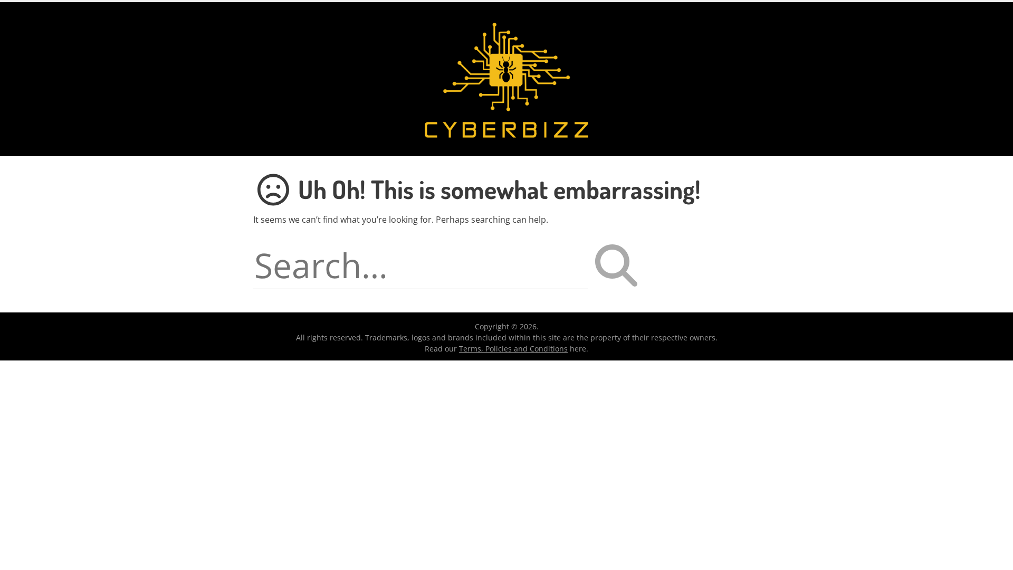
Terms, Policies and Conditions (513, 349)
